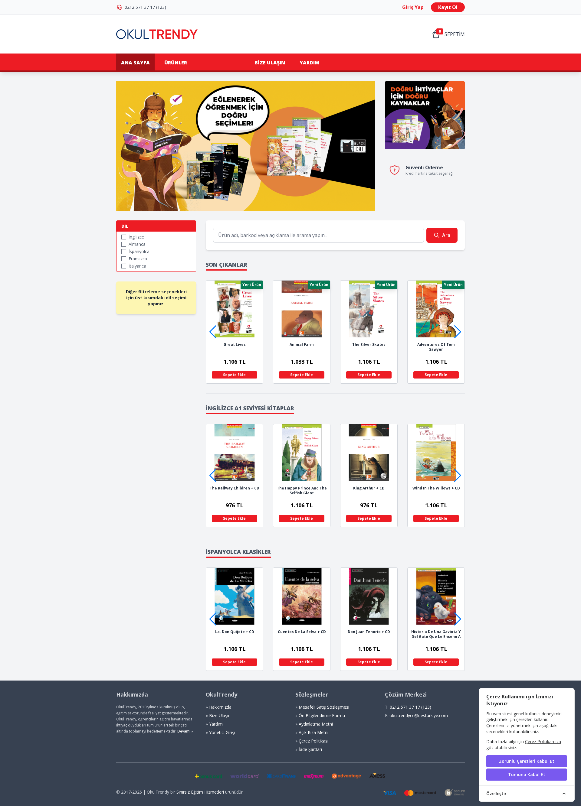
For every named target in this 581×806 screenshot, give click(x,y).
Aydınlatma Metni (316, 724)
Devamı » (185, 731)
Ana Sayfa (135, 62)
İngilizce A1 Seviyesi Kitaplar (250, 408)
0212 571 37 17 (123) (145, 7)
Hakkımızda (220, 707)
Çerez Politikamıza (543, 741)
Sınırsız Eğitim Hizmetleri (200, 792)
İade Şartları (310, 749)
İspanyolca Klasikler (238, 551)
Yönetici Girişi (222, 732)
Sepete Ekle (236, 374)
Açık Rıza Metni (313, 732)
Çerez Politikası (313, 741)
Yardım (309, 62)
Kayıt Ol (448, 7)
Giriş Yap (413, 7)
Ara (446, 235)
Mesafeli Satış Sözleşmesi (324, 707)
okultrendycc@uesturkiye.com (418, 715)
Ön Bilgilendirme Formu (322, 715)
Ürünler (175, 62)
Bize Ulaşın (270, 62)
